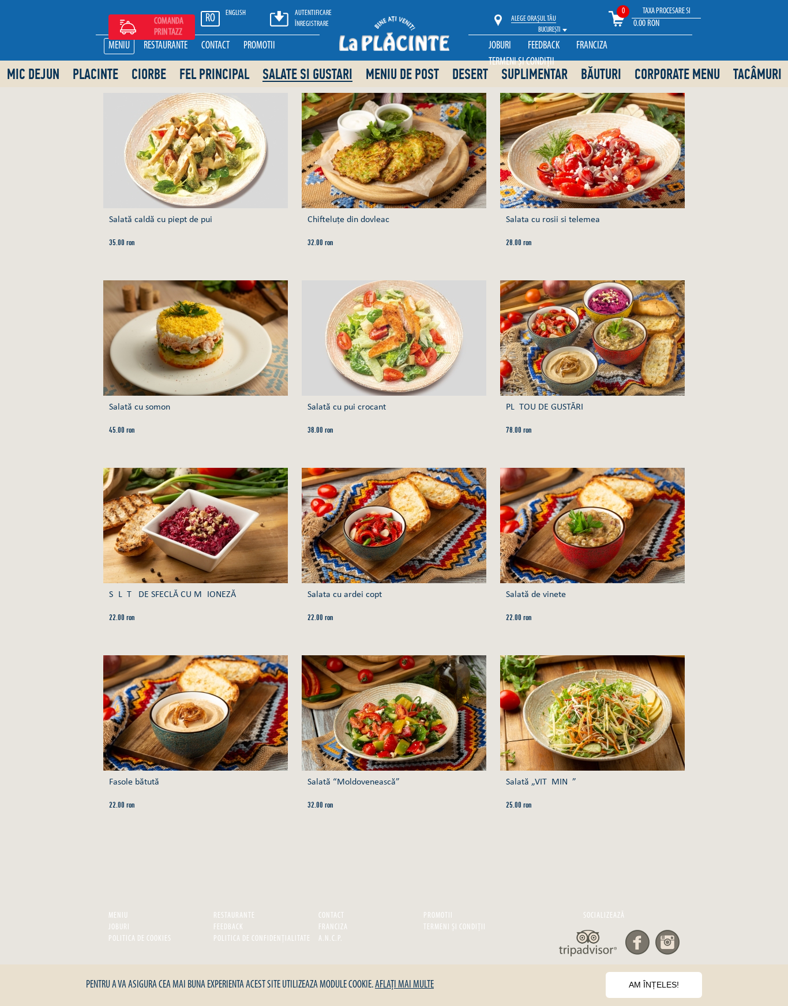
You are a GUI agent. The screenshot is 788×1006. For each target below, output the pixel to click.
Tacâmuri (757, 75)
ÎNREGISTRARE (312, 24)
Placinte (95, 75)
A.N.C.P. (330, 938)
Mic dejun (33, 75)
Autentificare (313, 13)
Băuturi (601, 75)
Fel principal (214, 75)
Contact (215, 46)
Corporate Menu (677, 75)
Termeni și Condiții (521, 62)
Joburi (500, 46)
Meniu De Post (402, 75)
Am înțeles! (654, 984)
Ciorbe (149, 75)
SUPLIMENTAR (534, 75)
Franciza (591, 46)
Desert (470, 75)
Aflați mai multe (404, 985)
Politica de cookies (139, 938)
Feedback (544, 46)
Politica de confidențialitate (261, 938)
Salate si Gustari (307, 75)
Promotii (259, 46)
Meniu (119, 46)
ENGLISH (236, 13)
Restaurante (165, 46)
